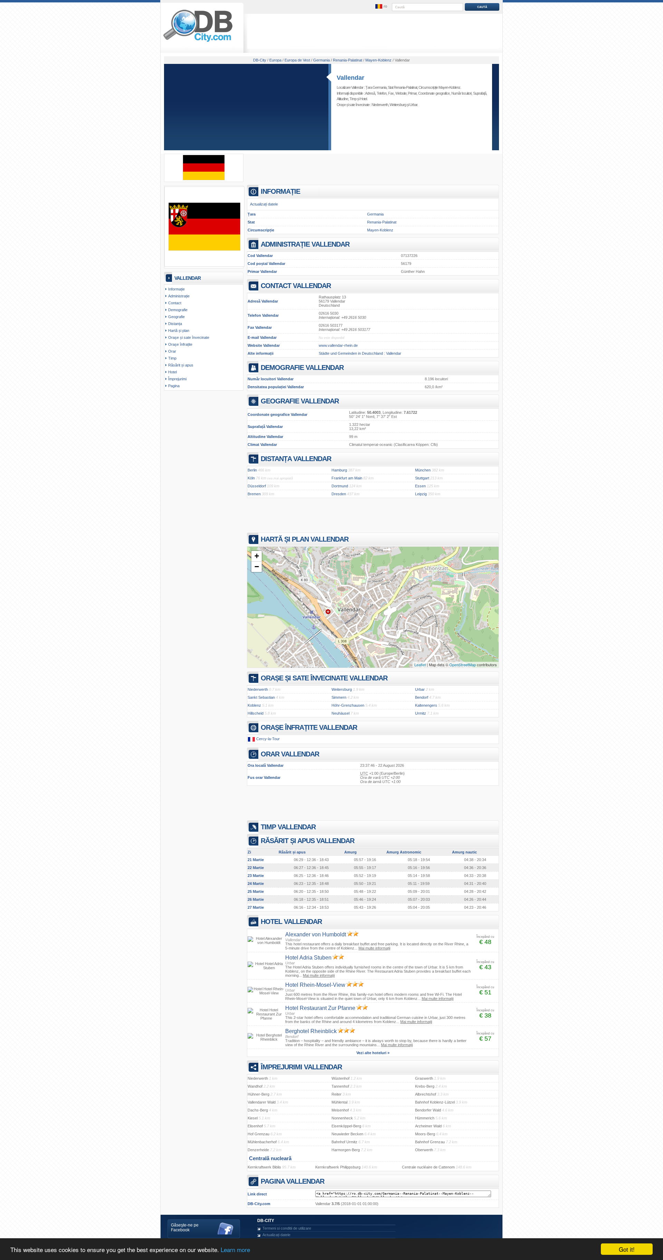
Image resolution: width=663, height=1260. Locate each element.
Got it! (627, 1249)
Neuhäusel (340, 713)
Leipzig (421, 494)
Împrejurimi (177, 379)
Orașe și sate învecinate (188, 337)
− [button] (256, 566)
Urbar (413, 105)
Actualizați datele (264, 204)
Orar (172, 351)
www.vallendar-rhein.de (338, 345)
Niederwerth (380, 105)
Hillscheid (255, 713)
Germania (375, 214)
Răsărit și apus (180, 365)
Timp (352, 99)
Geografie (176, 317)
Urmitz (420, 713)
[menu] (381, 6)
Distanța (175, 324)
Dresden (339, 494)
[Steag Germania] (204, 179)
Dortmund (340, 486)
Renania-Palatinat (381, 222)
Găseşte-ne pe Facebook (185, 1227)
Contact (174, 303)
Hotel (363, 99)
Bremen (254, 494)
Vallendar (350, 77)
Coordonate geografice (434, 93)
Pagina (174, 386)
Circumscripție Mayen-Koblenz (439, 87)
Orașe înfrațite (180, 344)
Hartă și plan (178, 330)
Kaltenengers (426, 705)
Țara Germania (375, 87)
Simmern (339, 697)
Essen (420, 486)
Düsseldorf (257, 486)
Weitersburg (398, 105)
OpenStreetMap (462, 664)
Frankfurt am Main (347, 478)
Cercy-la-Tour (268, 739)
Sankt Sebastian (261, 697)
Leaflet (420, 664)
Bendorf (421, 697)
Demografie (178, 310)
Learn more (235, 1249)
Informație (176, 289)
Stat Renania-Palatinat (402, 87)
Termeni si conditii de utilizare (286, 1228)
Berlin (252, 470)
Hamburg (339, 470)
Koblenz (254, 705)
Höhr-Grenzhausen (348, 705)
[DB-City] (197, 42)
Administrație (179, 296)
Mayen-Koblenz (380, 230)
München (423, 470)
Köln (251, 478)
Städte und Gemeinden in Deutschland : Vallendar (360, 353)
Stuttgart (422, 478)
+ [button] (256, 556)
